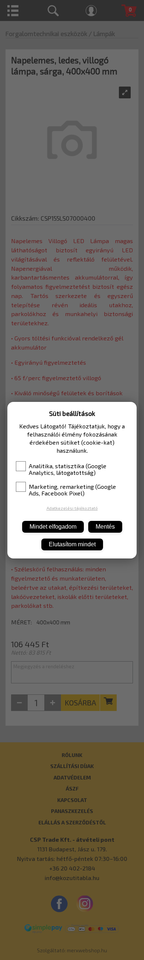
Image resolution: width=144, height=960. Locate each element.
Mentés (105, 526)
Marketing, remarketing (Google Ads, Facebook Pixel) (72, 490)
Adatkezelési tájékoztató (72, 508)
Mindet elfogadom (53, 526)
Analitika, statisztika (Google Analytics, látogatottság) (67, 469)
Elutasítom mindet (72, 544)
